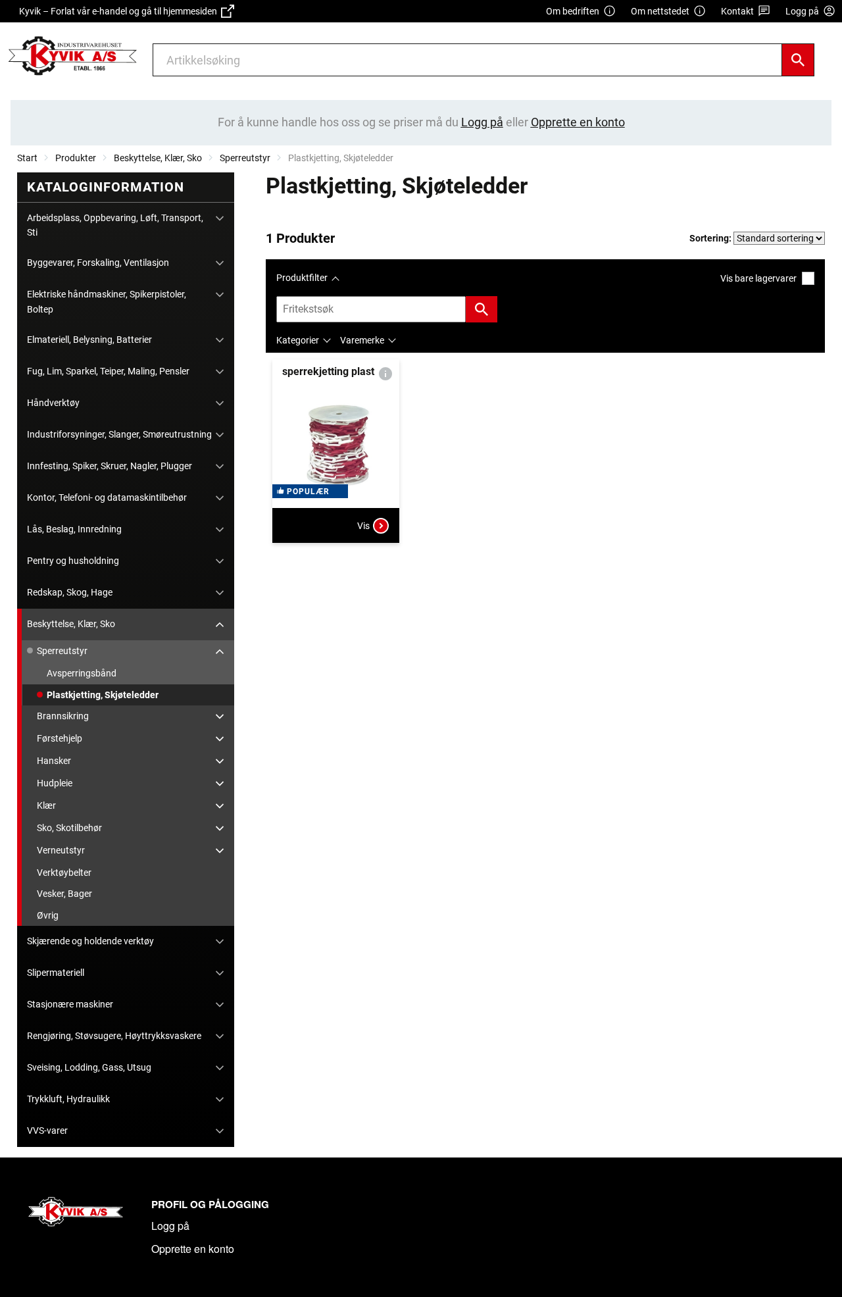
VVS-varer (47, 1130)
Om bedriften (572, 11)
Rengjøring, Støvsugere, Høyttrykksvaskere (114, 1035)
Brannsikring (63, 716)
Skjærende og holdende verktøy (90, 941)
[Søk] (797, 59)
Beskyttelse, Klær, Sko (158, 158)
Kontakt (737, 11)
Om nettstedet (660, 11)
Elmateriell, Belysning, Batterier (89, 339)
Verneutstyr (61, 850)
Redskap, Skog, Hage (69, 592)
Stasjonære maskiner (70, 1004)
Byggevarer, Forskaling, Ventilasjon (98, 262)
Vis (363, 526)
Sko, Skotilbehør (69, 828)
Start (27, 158)
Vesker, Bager (64, 893)
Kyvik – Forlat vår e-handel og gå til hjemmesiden (120, 11)
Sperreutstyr (245, 158)
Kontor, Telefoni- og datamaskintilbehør (107, 497)
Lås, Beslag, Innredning (74, 529)
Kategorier (297, 340)
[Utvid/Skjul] (220, 218)
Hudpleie (54, 783)
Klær (46, 805)
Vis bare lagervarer (758, 278)
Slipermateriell (55, 972)
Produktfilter (302, 277)
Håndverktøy (53, 402)
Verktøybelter (64, 872)
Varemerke (362, 340)
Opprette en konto (192, 1248)
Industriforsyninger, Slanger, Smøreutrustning (119, 434)
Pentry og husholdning (73, 560)
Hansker (54, 760)
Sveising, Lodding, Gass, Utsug (89, 1067)
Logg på (170, 1225)
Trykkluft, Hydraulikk (68, 1099)
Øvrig (48, 915)
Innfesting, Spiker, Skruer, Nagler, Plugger (109, 466)
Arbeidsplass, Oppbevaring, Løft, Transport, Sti (115, 225)
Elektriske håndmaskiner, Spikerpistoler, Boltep (106, 301)
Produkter (75, 158)
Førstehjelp (59, 738)
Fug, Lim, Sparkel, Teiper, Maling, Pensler (108, 371)
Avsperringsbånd (81, 673)
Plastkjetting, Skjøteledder (103, 695)
